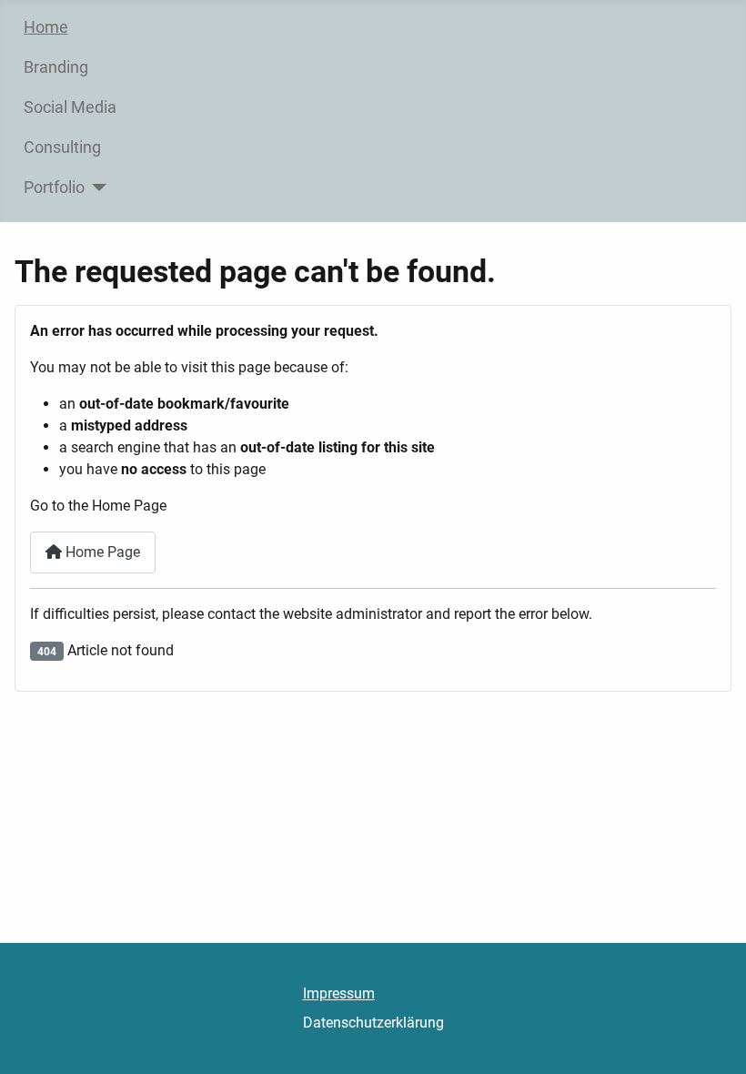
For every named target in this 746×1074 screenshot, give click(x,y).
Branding (56, 67)
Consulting (62, 147)
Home (46, 27)
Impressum (339, 993)
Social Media (70, 107)
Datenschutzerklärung (373, 1022)
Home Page (101, 552)
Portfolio (54, 187)
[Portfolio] (96, 187)
